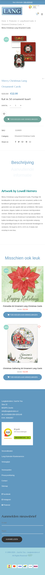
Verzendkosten (7, 451)
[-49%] (22, 268)
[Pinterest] (26, 142)
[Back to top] (39, 569)
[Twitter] (19, 142)
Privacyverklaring (8, 475)
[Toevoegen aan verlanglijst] (4, 113)
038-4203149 (28, 2)
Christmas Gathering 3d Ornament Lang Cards (22, 368)
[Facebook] (15, 142)
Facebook (6, 494)
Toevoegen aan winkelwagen (24, 119)
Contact (4, 481)
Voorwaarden (7, 470)
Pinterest (6, 505)
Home (4, 21)
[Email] (30, 142)
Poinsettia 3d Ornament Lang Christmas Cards (22, 306)
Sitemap (5, 486)
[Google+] (23, 142)
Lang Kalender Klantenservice (13, 456)
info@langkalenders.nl (10, 411)
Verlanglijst (6, 462)
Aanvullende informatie (22, 172)
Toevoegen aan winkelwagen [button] (24, 315)
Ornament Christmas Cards (12, 24)
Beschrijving (22, 162)
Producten (13, 21)
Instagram (7, 499)
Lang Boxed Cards (27, 21)
